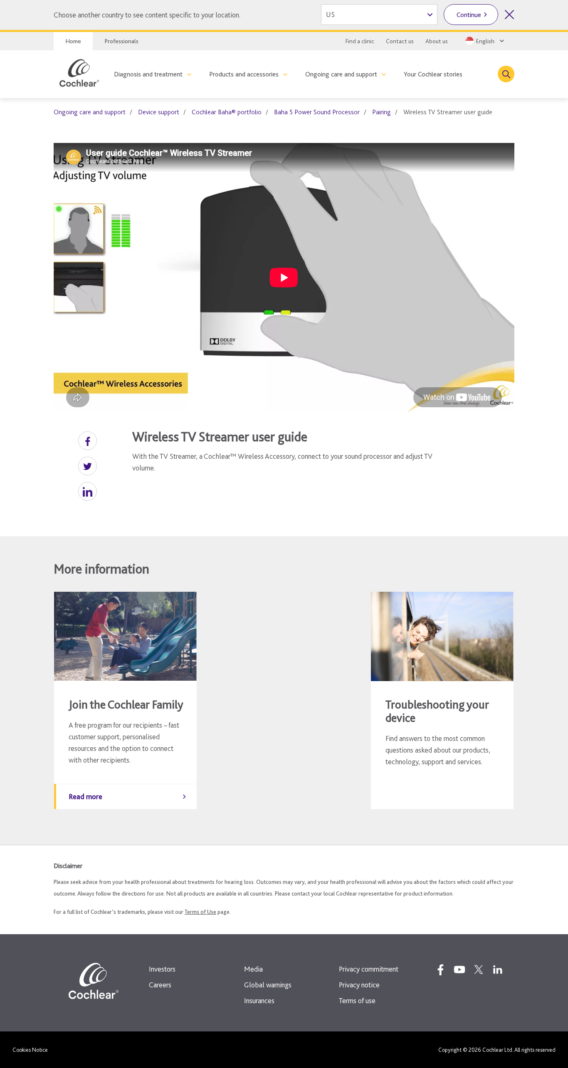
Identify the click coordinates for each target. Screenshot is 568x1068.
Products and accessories (244, 74)
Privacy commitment (368, 969)
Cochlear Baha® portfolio (227, 112)
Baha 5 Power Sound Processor (317, 112)
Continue (469, 15)
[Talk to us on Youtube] (459, 969)
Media (253, 969)
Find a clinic (360, 41)
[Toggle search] (506, 74)
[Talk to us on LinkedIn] (497, 969)
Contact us (400, 41)
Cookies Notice (30, 1049)
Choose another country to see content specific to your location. (147, 14)
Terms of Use (200, 911)
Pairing (381, 112)
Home (73, 41)
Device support (158, 112)
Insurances (259, 1000)
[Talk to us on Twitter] (478, 969)
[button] (87, 440)
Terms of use (357, 1000)
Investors (162, 969)
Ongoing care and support (341, 74)
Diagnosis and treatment (148, 74)
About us (436, 41)
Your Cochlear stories (433, 74)
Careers (160, 984)
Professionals (121, 41)
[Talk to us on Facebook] (440, 969)
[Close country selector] (509, 15)
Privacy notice (359, 984)
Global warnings (267, 984)
